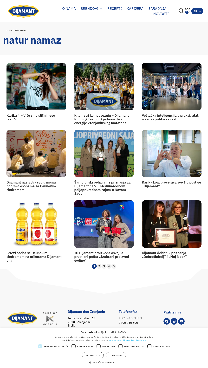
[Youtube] (181, 321)
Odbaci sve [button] (116, 355)
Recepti (114, 8)
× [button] (204, 331)
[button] (104, 362)
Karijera (135, 8)
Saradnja (157, 8)
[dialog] (104, 347)
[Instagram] (174, 321)
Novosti (161, 13)
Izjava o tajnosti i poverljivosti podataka (127, 340)
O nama (69, 8)
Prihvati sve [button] (93, 355)
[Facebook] (166, 321)
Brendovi (89, 8)
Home (9, 30)
